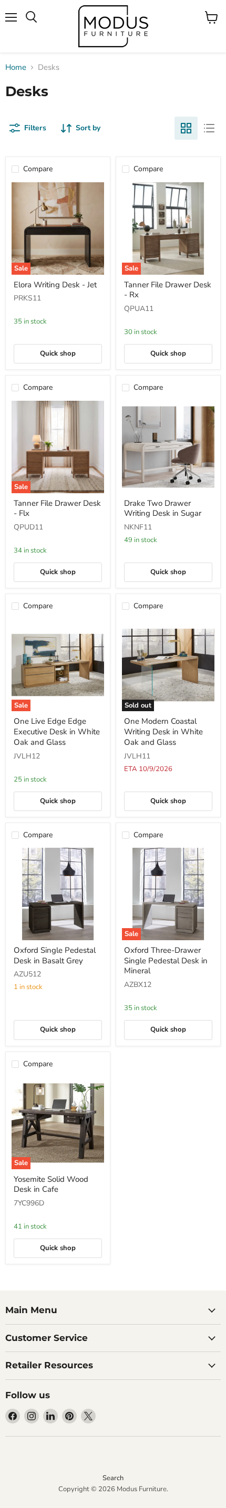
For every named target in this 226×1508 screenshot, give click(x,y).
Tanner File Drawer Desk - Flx (57, 508)
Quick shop (58, 353)
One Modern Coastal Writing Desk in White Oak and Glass (163, 731)
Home (15, 67)
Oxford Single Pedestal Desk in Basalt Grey (55, 955)
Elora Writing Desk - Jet (55, 284)
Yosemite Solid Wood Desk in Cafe (51, 1184)
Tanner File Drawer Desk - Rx (167, 289)
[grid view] (186, 128)
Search (113, 1478)
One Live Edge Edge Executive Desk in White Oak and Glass (57, 731)
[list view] (209, 128)
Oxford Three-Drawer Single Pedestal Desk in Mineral (166, 960)
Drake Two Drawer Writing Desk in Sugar (162, 508)
